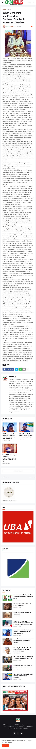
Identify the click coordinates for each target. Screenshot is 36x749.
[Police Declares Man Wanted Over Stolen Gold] (7, 615)
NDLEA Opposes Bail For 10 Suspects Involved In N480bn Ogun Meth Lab (23, 657)
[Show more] (27, 369)
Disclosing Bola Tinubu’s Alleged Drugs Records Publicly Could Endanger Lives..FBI (22, 649)
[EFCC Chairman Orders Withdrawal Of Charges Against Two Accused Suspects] (7, 641)
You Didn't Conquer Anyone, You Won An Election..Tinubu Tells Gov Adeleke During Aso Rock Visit (10, 458)
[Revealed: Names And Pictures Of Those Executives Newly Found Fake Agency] (7, 597)
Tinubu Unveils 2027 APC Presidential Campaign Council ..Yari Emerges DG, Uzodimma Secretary (23, 622)
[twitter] (18, 733)
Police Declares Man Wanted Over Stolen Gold (22, 613)
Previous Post (5, 477)
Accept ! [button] (5, 746)
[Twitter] (16, 369)
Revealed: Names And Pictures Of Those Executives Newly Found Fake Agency (23, 596)
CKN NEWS (12, 377)
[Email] (24, 369)
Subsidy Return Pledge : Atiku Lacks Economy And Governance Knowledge (25, 435)
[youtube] (21, 733)
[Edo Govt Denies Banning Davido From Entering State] (7, 606)
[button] (2, 2)
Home (4, 9)
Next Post (31, 477)
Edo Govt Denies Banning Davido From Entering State (22, 604)
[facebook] (14, 733)
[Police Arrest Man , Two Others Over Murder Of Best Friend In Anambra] (7, 668)
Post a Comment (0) (18, 471)
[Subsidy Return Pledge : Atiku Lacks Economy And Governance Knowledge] (7, 676)
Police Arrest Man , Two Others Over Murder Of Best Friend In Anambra (23, 666)
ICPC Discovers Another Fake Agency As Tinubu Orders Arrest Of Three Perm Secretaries (9, 436)
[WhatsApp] (20, 369)
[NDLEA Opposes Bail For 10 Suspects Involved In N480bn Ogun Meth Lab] (7, 659)
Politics (9, 9)
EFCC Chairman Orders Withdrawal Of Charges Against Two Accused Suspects (23, 640)
